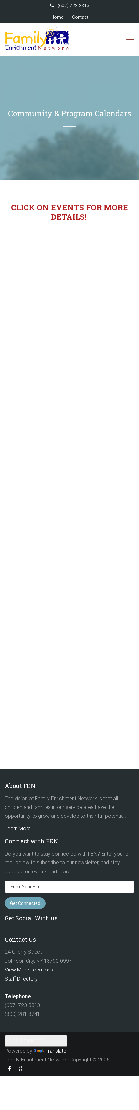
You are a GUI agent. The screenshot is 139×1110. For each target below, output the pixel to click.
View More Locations (29, 970)
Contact (80, 17)
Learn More (18, 829)
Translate (56, 1051)
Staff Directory (21, 979)
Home (57, 17)
